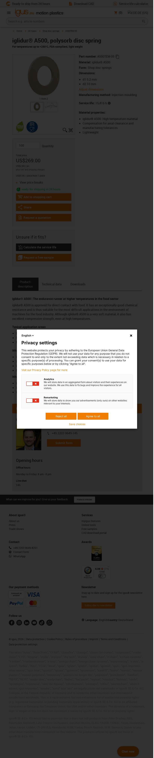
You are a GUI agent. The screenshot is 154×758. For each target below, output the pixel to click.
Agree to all (93, 416)
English (26, 335)
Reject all (61, 416)
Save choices (77, 424)
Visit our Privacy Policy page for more (44, 370)
